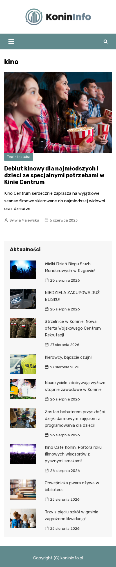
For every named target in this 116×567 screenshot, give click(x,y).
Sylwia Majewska (24, 220)
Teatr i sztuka (18, 157)
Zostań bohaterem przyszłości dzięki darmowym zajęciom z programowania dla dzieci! (75, 418)
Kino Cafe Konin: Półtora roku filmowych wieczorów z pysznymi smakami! (73, 454)
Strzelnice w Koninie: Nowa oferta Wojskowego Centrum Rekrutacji (73, 328)
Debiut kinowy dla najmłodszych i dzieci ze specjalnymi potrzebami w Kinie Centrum (54, 175)
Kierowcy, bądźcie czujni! (68, 357)
